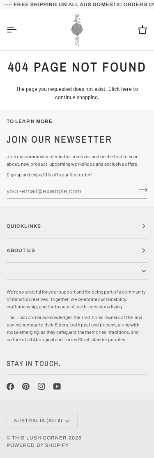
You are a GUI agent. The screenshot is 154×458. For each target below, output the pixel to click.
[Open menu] (19, 29)
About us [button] (21, 250)
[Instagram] (41, 386)
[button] (77, 271)
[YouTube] (57, 386)
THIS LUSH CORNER (39, 438)
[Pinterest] (26, 386)
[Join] (140, 189)
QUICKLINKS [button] (24, 226)
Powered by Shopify (38, 445)
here (126, 89)
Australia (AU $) (38, 420)
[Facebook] (10, 386)
